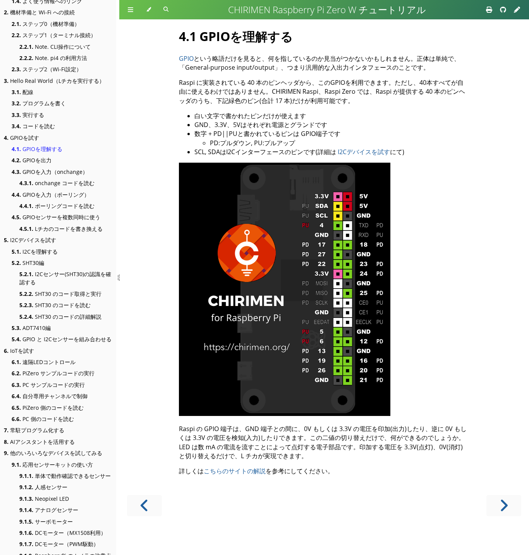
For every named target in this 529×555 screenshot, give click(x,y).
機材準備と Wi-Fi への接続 (39, 12)
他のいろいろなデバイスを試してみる (53, 453)
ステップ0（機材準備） (46, 23)
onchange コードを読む (56, 183)
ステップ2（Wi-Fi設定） (47, 69)
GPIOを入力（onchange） (50, 171)
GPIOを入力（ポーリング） (50, 194)
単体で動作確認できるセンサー (65, 475)
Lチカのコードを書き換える (61, 228)
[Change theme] (148, 9)
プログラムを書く (39, 103)
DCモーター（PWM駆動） (59, 544)
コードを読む (33, 126)
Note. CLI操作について (55, 46)
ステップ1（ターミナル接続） (54, 35)
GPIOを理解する (37, 149)
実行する (28, 115)
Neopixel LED (44, 498)
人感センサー (43, 487)
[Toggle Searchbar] (166, 9)
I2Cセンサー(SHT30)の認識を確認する (65, 278)
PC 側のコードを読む (43, 419)
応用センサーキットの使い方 (52, 464)
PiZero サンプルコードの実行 (53, 373)
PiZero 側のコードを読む (48, 407)
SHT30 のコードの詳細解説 (60, 316)
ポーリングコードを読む (56, 206)
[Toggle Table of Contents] (130, 9)
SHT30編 (28, 262)
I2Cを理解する (35, 251)
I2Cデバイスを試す (30, 240)
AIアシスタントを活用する (39, 441)
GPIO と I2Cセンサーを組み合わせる (62, 339)
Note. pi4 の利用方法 (53, 58)
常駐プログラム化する (34, 430)
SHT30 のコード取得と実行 (60, 293)
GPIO (186, 58)
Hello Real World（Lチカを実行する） (54, 80)
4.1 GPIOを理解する (236, 36)
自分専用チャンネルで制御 (50, 396)
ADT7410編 (31, 328)
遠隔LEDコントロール (44, 362)
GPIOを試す (21, 137)
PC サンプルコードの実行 (48, 384)
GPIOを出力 (32, 160)
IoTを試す (19, 350)
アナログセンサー (48, 510)
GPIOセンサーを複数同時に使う (56, 217)
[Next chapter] (503, 505)
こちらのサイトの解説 (235, 471)
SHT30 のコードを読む (55, 305)
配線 (22, 92)
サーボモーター (46, 521)
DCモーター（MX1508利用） (62, 532)
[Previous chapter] (144, 505)
